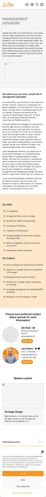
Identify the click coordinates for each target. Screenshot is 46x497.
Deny (23, 480)
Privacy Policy (28, 492)
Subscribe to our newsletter (26, 4)
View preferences (23, 486)
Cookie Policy (17, 492)
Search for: (37, 4)
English (32, 4)
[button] (42, 452)
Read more (27, 341)
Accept (23, 473)
